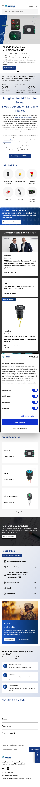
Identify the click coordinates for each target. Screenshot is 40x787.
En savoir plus (9, 639)
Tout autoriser (20, 422)
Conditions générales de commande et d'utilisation (16, 778)
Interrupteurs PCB (20, 181)
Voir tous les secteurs (24, 639)
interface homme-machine (23, 117)
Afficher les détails (27, 416)
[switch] (35, 396)
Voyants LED (8, 199)
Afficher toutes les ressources (11, 555)
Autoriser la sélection (20, 428)
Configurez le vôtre (8, 537)
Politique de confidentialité (9, 775)
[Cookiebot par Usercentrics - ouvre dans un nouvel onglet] (29, 357)
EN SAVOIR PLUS (8, 68)
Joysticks (20, 199)
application (7, 142)
